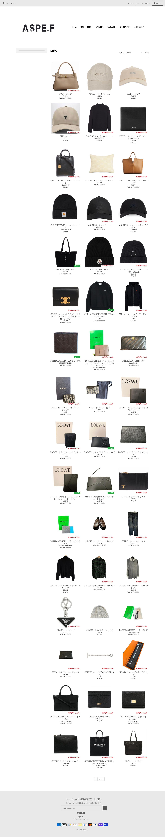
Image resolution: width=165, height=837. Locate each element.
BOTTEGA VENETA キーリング (133, 630)
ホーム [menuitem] (74, 27)
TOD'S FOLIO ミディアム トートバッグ (133, 181)
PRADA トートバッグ (133, 761)
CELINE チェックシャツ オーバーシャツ (133, 586)
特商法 (80, 817)
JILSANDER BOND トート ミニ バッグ (65, 181)
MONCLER (99, 227)
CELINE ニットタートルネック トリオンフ (65, 586)
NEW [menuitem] (82, 27)
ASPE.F (85, 830)
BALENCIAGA (99, 138)
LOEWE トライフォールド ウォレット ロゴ (65, 453)
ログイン (131, 3)
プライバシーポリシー (81, 819)
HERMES (99, 677)
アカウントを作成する (143, 3)
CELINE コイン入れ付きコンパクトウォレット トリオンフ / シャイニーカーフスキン (65, 316)
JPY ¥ (12, 3)
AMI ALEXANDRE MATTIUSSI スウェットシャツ (99, 315)
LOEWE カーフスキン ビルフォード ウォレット (133, 137)
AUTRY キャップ (133, 94)
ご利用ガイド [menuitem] (125, 27)
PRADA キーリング (66, 630)
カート (158, 3)
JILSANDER (65, 185)
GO (105, 808)
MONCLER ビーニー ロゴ (99, 269)
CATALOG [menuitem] (111, 27)
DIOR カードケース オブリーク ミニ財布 (66, 408)
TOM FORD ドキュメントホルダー (65, 761)
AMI (65, 138)
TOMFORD (99, 719)
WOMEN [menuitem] (99, 27)
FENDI (65, 674)
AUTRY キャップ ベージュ (99, 94)
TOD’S (65, 96)
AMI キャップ (65, 136)
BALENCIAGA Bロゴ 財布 (134, 361)
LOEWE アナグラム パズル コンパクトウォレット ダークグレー (65, 497)
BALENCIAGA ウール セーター (99, 136)
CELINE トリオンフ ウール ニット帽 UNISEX (133, 270)
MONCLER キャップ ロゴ (99, 225)
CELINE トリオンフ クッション (100, 180)
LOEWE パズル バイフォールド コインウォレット (133, 408)
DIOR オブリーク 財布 (99, 407)
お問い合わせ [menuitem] (139, 27)
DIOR (65, 412)
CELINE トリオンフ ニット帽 (99, 630)
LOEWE (133, 140)
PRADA (65, 632)
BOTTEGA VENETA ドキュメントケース (65, 542)
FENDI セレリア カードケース (65, 672)
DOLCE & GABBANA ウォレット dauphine (133, 717)
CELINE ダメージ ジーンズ (133, 541)
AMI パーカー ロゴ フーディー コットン (134, 315)
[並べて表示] (145, 52)
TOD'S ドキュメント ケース (133, 496)
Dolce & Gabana (133, 721)
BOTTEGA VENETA (65, 363)
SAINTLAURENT (99, 766)
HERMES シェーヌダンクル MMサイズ (99, 673)
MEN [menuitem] (89, 27)
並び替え (121, 52)
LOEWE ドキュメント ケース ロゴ (99, 452)
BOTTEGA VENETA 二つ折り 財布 (65, 361)
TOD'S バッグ (65, 94)
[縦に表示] (148, 52)
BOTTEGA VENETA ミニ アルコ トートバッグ (65, 717)
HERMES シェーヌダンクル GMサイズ (133, 673)
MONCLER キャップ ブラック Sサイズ (133, 226)
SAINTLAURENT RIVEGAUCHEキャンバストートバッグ (99, 762)
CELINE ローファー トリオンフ (99, 541)
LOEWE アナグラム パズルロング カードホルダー (99, 497)
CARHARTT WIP (65, 229)
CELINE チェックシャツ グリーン (99, 585)
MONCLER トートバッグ (65, 269)
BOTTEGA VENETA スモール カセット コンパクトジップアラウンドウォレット (99, 363)
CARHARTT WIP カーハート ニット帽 (65, 226)
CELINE (99, 183)
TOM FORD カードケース (99, 716)
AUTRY (99, 96)
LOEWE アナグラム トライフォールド (133, 453)
